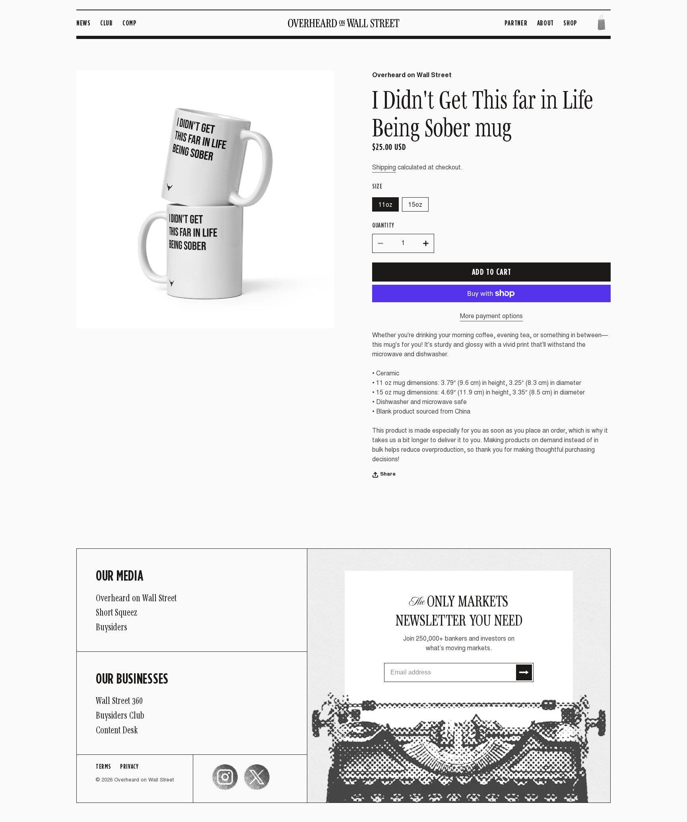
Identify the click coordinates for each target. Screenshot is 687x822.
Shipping (384, 168)
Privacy (129, 766)
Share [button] (388, 474)
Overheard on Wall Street (144, 780)
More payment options (491, 316)
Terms (103, 766)
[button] (601, 23)
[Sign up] (524, 672)
